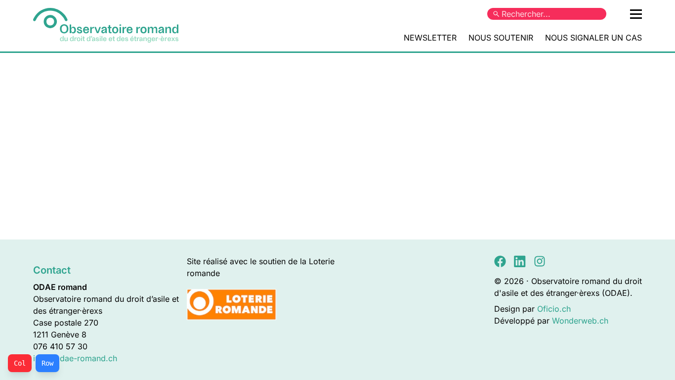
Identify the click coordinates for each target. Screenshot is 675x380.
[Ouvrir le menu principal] (636, 14)
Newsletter (430, 38)
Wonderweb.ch (580, 321)
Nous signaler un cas (593, 38)
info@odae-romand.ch (75, 358)
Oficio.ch (554, 309)
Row (47, 363)
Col (20, 363)
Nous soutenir (500, 38)
